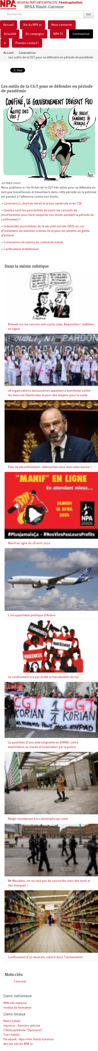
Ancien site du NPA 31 (18, 1044)
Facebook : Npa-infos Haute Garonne (28, 1039)
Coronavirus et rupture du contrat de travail (33, 242)
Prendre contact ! (27, 43)
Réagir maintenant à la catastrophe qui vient (38, 819)
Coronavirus (81, 34)
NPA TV (58, 34)
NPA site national (15, 1003)
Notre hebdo (12, 1021)
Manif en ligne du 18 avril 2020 (29, 543)
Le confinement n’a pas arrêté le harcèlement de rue (43, 677)
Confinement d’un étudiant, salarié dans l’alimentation (45, 957)
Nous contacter (61, 24)
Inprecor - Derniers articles (21, 1025)
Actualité (10, 34)
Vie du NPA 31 (32, 24)
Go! (88, 14)
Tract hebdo (11, 1034)
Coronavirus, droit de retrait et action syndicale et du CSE (43, 203)
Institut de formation (17, 1007)
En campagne (35, 34)
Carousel (20, 981)
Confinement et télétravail (21, 249)
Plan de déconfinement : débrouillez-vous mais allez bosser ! (50, 467)
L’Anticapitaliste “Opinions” (22, 1030)
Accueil (8, 24)
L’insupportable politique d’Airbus (32, 615)
